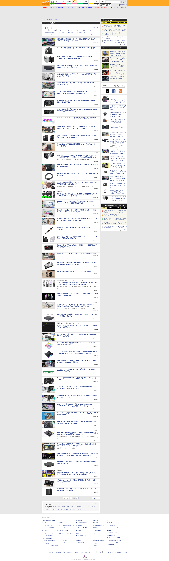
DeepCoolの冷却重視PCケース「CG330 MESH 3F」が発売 (118, 185)
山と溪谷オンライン (82, 535)
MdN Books (96, 538)
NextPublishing (62, 542)
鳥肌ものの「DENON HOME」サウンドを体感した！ (117, 65)
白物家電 (74, 509)
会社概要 (99, 552)
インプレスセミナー (63, 530)
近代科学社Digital (82, 542)
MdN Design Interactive (98, 540)
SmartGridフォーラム (64, 522)
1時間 (104, 22)
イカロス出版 (95, 520)
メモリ (54, 30)
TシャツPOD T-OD (82, 528)
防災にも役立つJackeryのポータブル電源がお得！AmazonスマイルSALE (117, 121)
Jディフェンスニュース (98, 525)
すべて (46, 30)
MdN (93, 535)
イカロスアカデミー (98, 533)
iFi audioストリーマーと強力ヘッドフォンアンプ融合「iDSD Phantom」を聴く (118, 59)
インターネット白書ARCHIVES (51, 546)
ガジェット (47, 509)
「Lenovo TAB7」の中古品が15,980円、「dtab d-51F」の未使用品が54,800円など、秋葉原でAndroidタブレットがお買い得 (115, 31)
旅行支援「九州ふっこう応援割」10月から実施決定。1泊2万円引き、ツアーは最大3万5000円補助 (115, 220)
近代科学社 (78, 540)
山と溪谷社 (78, 533)
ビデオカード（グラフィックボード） (73, 30)
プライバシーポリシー (90, 552)
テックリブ (94, 543)
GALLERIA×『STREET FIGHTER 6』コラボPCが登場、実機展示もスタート (117, 151)
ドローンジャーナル (48, 533)
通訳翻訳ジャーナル (98, 528)
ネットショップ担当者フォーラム (66, 525)
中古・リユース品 (61, 509)
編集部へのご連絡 (79, 552)
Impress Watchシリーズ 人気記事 (114, 205)
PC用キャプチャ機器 (49, 32)
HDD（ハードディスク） (76, 32)
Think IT (45, 522)
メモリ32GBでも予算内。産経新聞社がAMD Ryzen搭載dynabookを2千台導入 (117, 53)
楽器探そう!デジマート (83, 525)
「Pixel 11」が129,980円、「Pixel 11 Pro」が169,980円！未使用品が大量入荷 (117, 158)
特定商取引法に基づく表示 (121, 552)
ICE (108, 520)
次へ (96, 498)
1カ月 (124, 22)
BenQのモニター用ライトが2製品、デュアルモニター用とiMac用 (118, 107)
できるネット (47, 543)
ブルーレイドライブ (88, 32)
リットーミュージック (83, 522)
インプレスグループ (108, 552)
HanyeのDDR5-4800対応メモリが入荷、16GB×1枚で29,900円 (77, 254)
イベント (53, 509)
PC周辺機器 (57, 506)
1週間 (117, 22)
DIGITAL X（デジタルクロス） (66, 533)
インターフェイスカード (61, 32)
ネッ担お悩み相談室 (48, 535)
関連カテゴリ (50, 504)
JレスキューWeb (97, 530)
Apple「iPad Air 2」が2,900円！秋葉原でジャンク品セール (118, 127)
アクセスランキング (110, 20)
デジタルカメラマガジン (49, 540)
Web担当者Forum (48, 525)
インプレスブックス (63, 540)
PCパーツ (51, 506)
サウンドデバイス (87, 30)
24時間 (110, 22)
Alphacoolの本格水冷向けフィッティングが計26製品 (74, 271)
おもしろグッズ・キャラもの (89, 506)
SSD (69, 32)
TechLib (95, 545)
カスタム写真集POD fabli (115, 540)
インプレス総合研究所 (49, 528)
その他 (79, 509)
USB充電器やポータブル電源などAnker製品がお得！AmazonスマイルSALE (118, 114)
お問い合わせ (59, 552)
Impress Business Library (65, 528)
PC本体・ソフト (65, 506)
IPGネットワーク (111, 535)
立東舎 (79, 530)
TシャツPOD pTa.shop (114, 537)
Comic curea (112, 525)
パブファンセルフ (113, 532)
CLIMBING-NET (81, 538)
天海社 (110, 522)
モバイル (73, 506)
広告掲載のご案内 (68, 552)
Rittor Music (79, 520)
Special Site (108, 48)
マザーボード (60, 30)
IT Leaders (46, 530)
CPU (50, 30)
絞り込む (49, 28)
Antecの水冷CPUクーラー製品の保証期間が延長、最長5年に (76, 118)
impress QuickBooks (113, 528)
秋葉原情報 (78, 506)
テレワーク (68, 509)
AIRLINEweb (96, 522)
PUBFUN (109, 530)
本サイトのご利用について (48, 552)
